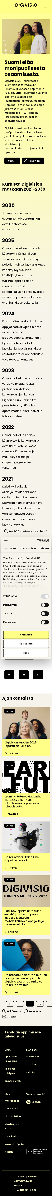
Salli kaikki (26, 634)
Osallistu (32, 1050)
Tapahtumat (36, 1011)
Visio (7, 1050)
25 (23, 674)
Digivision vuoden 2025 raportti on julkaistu (20, 744)
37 (38, 674)
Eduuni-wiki (10, 1136)
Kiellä (26, 652)
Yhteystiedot (11, 1100)
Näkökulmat (14, 1011)
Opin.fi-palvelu (12, 1081)
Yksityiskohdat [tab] (28, 548)
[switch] (45, 605)
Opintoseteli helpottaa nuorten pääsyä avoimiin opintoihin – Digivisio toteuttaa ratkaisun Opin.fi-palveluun (25, 980)
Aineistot (9, 1152)
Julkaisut (12, 1016)
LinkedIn (36, 1102)
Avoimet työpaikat (15, 1144)
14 (9, 674)
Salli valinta (25, 643)
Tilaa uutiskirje (12, 1116)
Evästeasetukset (26, 1189)
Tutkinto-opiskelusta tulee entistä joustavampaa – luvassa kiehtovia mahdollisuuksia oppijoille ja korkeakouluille (24, 917)
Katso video (34, 160)
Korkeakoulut (11, 1108)
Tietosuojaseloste (26, 1176)
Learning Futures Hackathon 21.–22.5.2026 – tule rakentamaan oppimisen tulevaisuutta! (23, 801)
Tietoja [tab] (45, 548)
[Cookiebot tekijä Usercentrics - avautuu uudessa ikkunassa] (37, 540)
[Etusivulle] (26, 5)
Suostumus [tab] (9, 548)
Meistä (8, 1094)
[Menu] (45, 6)
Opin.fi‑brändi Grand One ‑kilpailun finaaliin (21, 858)
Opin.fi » (12, 160)
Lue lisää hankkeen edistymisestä (28, 531)
